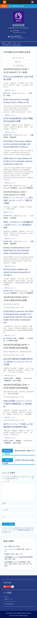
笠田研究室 (18, 25)
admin (19, 61)
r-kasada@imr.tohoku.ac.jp (19, 32)
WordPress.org (9, 604)
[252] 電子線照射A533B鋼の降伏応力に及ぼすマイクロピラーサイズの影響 (18, 362)
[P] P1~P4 (6, 93)
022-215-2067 (16, 30)
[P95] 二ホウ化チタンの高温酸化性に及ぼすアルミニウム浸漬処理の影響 (18, 225)
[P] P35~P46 (7, 135)
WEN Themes (24, 615)
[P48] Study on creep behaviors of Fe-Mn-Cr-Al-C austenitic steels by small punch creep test (17, 161)
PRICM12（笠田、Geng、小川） (14, 554)
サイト (4, 517)
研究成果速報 (20, 65)
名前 (4, 503)
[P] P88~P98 (7, 241)
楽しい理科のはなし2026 (16, 6)
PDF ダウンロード (10, 90)
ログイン (7, 596)
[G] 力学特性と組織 (9, 338)
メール (5, 510)
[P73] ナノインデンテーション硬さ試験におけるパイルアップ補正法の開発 (18, 200)
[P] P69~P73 (7, 216)
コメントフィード (10, 601)
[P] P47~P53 (7, 185)
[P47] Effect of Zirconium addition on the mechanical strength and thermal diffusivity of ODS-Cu (17, 144)
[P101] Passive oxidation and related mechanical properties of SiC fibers (16, 272)
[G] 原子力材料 (8, 378)
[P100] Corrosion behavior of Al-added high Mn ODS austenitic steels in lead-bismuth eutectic (16, 250)
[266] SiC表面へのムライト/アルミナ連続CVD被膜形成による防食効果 (18, 404)
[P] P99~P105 (8, 291)
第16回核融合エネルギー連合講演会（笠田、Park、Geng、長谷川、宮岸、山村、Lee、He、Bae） (19, 564)
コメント (5, 482)
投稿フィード (8, 599)
